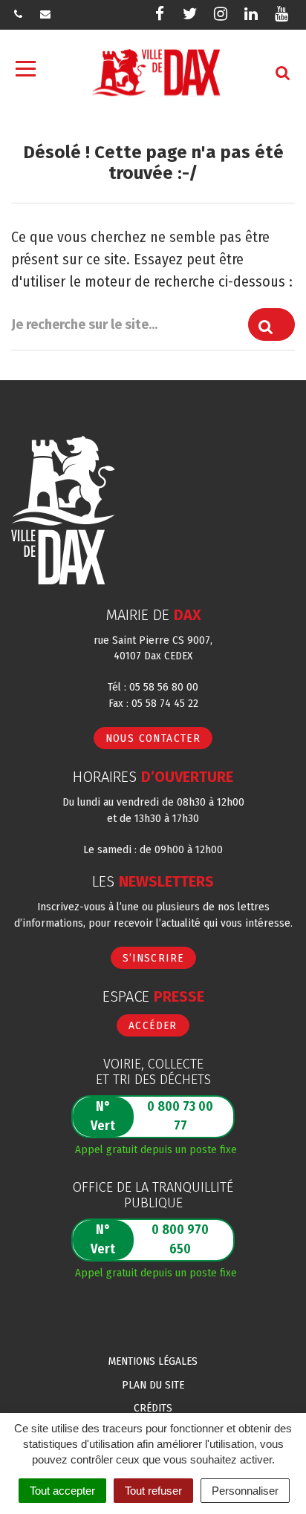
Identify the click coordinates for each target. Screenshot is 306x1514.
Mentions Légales (153, 1361)
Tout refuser (153, 1490)
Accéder (153, 1025)
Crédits (153, 1408)
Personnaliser (245, 1490)
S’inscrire (153, 958)
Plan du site (153, 1384)
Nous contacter (153, 738)
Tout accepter (62, 1490)
